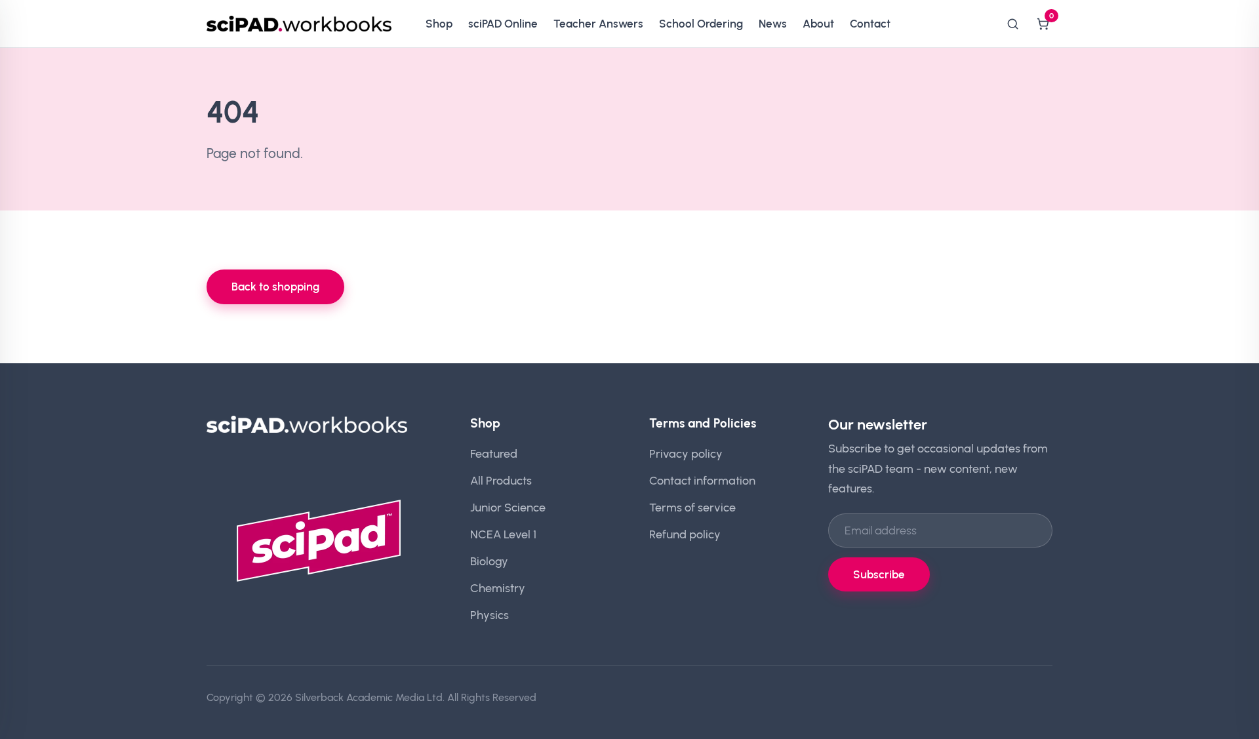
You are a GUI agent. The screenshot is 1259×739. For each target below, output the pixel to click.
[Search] (1012, 23)
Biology (489, 561)
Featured (493, 453)
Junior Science (508, 507)
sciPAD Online (503, 23)
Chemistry (497, 588)
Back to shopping (275, 286)
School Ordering (701, 23)
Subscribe (879, 574)
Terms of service (692, 507)
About (818, 23)
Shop (439, 23)
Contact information (702, 480)
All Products (501, 480)
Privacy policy (686, 453)
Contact (870, 23)
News (773, 23)
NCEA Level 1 (503, 534)
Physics (489, 615)
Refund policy (685, 534)
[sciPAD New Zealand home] (299, 23)
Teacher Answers (598, 23)
